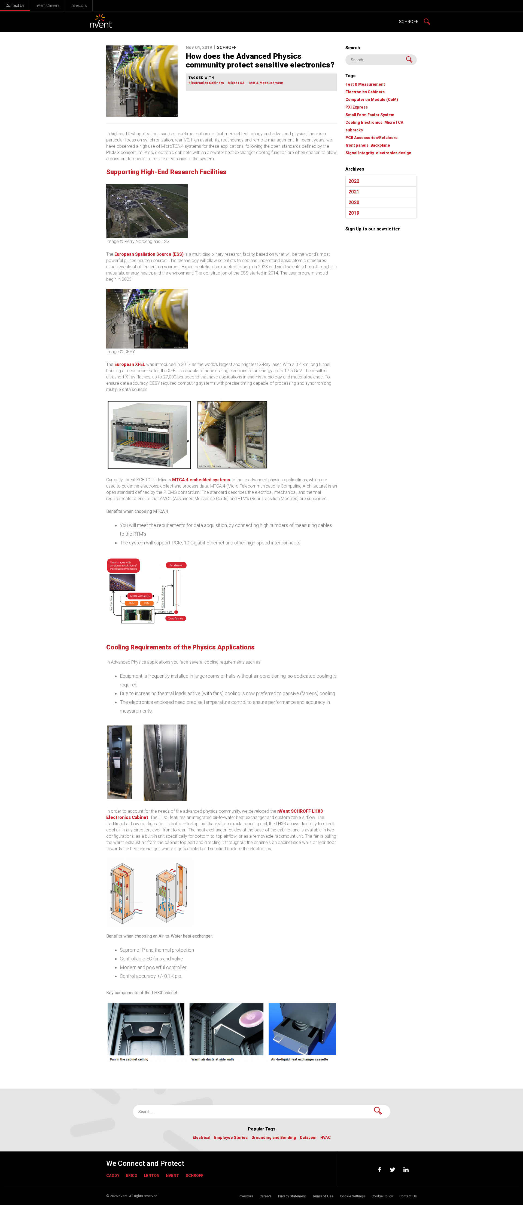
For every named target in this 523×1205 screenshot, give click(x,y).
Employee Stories (231, 1138)
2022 (353, 181)
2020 (353, 202)
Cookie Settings (352, 1196)
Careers (266, 1196)
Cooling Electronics (363, 123)
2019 (353, 213)
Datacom (308, 1138)
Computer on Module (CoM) (371, 100)
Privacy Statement (292, 1196)
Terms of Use (322, 1196)
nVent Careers (48, 5)
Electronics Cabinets (206, 83)
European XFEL (129, 364)
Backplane (380, 145)
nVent (172, 1175)
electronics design (393, 153)
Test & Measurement (266, 83)
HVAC (325, 1138)
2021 (353, 192)
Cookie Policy (382, 1196)
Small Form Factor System (369, 115)
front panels (357, 145)
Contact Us (15, 5)
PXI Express (356, 107)
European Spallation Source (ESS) (149, 254)
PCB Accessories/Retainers (371, 138)
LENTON (151, 1175)
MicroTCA (236, 83)
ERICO (131, 1175)
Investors (79, 5)
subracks (354, 130)
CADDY (112, 1175)
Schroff (194, 1175)
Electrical (201, 1138)
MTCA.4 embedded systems (201, 479)
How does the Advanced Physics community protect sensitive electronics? (260, 60)
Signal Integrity (359, 153)
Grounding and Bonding (273, 1138)
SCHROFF (408, 21)
